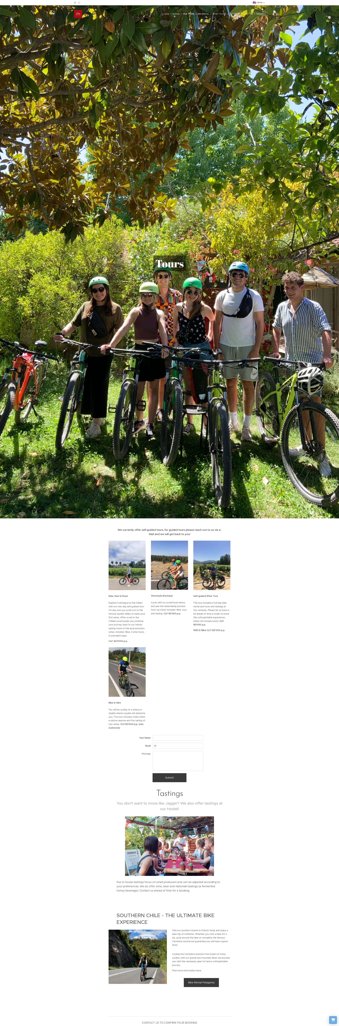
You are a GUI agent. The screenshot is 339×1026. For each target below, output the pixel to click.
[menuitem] (167, 14)
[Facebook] (75, 2)
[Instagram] (79, 2)
